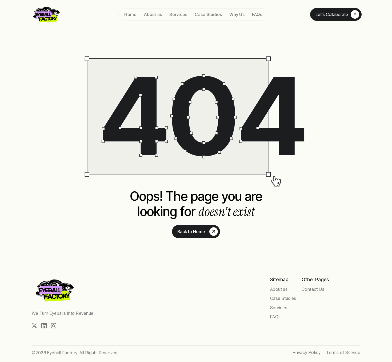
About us (153, 14)
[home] (53, 14)
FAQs (257, 14)
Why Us (237, 14)
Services (178, 14)
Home (130, 14)
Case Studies (208, 14)
